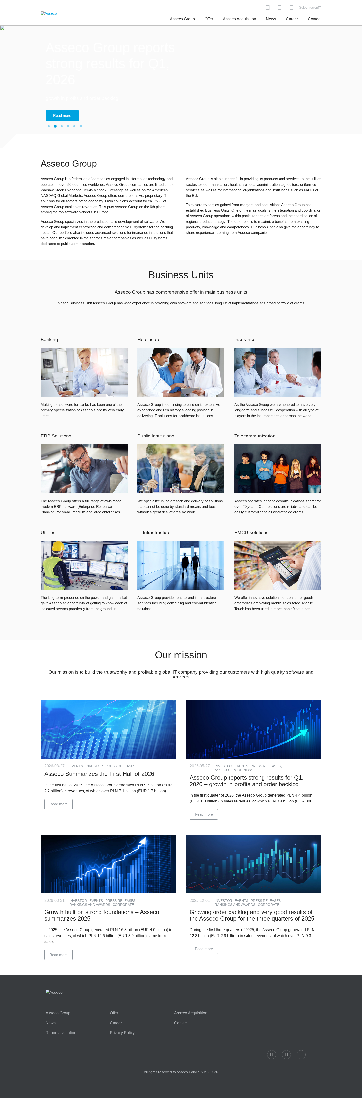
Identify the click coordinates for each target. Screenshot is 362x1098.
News (271, 19)
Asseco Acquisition (239, 19)
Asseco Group (182, 19)
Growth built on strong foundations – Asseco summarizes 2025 (101, 915)
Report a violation (61, 1033)
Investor (94, 766)
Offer (209, 19)
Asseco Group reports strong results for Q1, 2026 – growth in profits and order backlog (247, 780)
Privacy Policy (122, 1033)
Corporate (123, 904)
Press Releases (120, 766)
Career (292, 19)
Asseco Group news (234, 770)
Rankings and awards (90, 904)
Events (76, 766)
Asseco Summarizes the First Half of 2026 (99, 773)
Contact (314, 19)
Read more (62, 115)
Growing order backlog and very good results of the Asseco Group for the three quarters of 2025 (252, 915)
